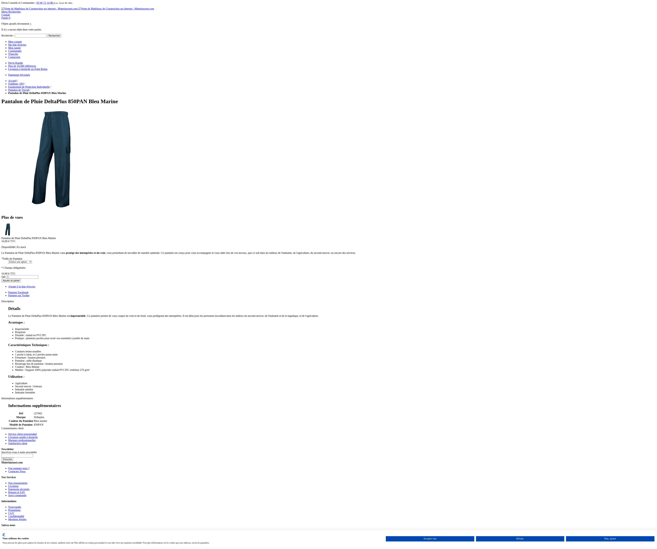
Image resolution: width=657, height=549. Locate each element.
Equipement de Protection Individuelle (29, 86)
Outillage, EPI (16, 83)
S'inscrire (13, 54)
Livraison (13, 486)
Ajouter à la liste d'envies (21, 286)
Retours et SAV (16, 492)
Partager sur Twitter (18, 295)
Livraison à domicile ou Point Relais (27, 69)
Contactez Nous (16, 471)
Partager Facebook (18, 292)
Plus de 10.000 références (22, 66)
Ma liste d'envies (17, 44)
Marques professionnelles (22, 440)
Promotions (14, 510)
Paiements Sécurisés (19, 74)
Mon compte (15, 41)
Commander (15, 50)
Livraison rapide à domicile (23, 437)
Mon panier (14, 47)
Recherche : (7, 35)
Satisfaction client (17, 443)
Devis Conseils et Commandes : (18, 2)
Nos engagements (17, 483)
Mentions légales (17, 519)
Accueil (12, 80)
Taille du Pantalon (11, 258)
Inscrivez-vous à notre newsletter (19, 452)
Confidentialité (16, 516)
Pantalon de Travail (18, 89)
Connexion (14, 57)
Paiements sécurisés (18, 489)
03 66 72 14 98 (45, 2)
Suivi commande (17, 495)
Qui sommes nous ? (18, 468)
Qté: (3, 276)
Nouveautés (14, 507)
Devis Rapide (15, 62)
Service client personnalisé (22, 434)
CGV (11, 513)
